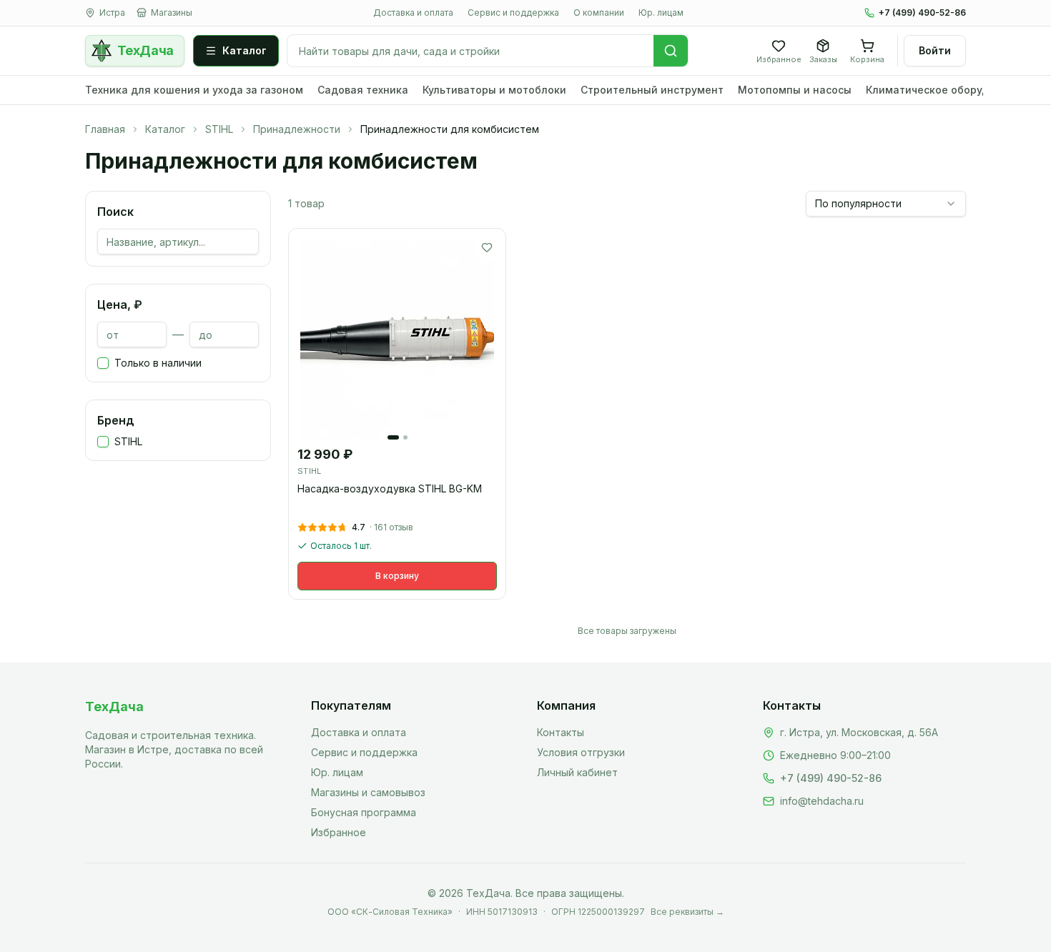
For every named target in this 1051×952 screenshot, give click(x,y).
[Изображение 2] (405, 437)
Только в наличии (158, 363)
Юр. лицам (661, 12)
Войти (935, 50)
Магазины (171, 12)
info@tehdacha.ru (822, 801)
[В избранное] (487, 247)
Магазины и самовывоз (368, 792)
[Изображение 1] (393, 437)
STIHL (219, 129)
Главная (105, 129)
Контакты (560, 732)
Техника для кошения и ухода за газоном (194, 90)
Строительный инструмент (652, 90)
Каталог (244, 50)
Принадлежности (296, 129)
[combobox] (886, 204)
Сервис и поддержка (513, 12)
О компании (598, 12)
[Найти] (670, 50)
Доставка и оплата (413, 12)
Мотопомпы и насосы (795, 90)
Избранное (338, 832)
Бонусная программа (363, 812)
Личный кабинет (577, 772)
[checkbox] (103, 363)
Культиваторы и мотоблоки (494, 90)
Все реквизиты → (687, 911)
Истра (112, 12)
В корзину (397, 575)
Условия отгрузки (581, 752)
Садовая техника (362, 90)
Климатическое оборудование (946, 90)
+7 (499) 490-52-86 (922, 12)
